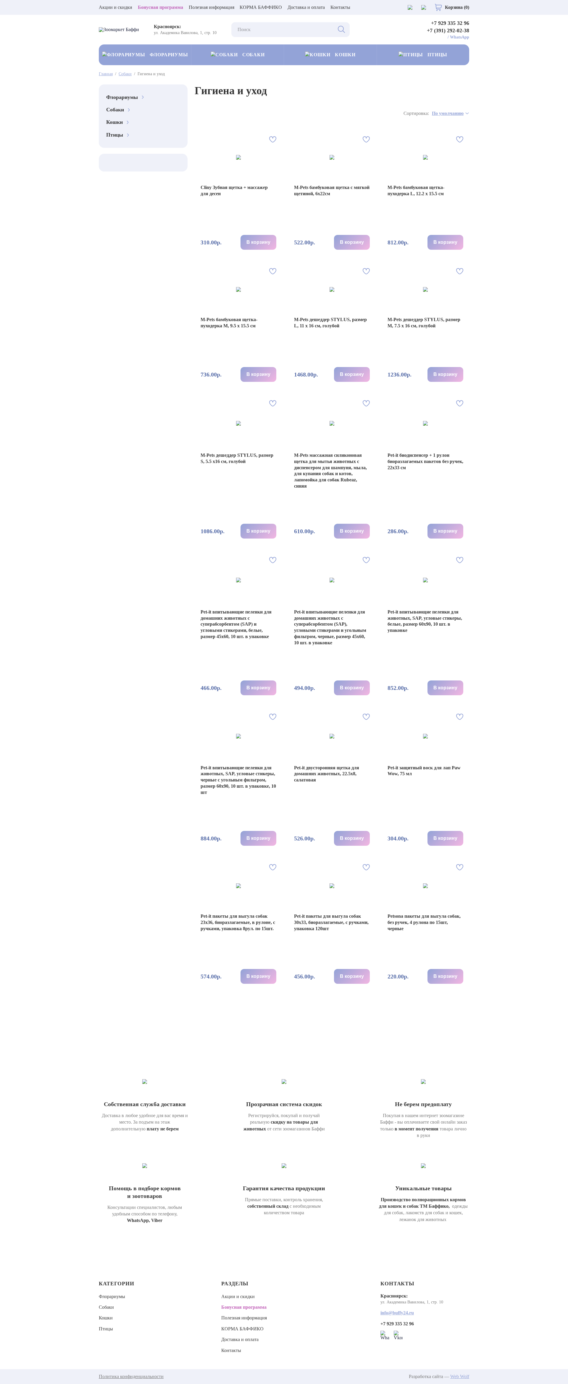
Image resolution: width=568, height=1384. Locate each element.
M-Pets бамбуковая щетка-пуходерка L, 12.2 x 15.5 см (416, 190)
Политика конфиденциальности (131, 1376)
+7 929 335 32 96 (450, 23)
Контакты (340, 7)
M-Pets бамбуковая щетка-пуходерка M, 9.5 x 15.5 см (229, 322)
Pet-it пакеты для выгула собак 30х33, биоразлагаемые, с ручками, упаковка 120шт (331, 922)
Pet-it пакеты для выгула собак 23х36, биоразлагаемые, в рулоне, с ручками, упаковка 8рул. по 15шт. (238, 922)
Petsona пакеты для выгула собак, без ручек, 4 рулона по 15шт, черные (424, 922)
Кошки (345, 54)
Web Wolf (459, 1376)
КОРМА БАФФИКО (261, 7)
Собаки (253, 54)
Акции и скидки (115, 7)
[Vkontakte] (398, 1335)
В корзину (258, 242)
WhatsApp (459, 37)
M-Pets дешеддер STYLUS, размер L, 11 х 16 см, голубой (330, 322)
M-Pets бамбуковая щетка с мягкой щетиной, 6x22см (331, 190)
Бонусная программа (160, 7)
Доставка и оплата (306, 7)
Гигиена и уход (151, 74)
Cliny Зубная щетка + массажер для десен (234, 190)
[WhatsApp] (384, 1335)
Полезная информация (211, 7)
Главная (106, 74)
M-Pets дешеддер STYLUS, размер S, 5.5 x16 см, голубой (237, 458)
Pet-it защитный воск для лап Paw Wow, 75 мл (424, 770)
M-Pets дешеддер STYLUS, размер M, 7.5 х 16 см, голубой (424, 322)
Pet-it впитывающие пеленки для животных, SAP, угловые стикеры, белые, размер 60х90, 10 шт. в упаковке (425, 621)
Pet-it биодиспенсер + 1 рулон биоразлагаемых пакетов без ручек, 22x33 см (425, 461)
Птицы (437, 54)
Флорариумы (169, 54)
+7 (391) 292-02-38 (448, 30)
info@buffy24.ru (397, 1312)
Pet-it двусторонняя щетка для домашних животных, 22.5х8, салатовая (326, 774)
